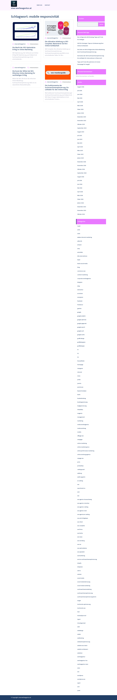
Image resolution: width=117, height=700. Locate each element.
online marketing (82, 443)
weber (79, 634)
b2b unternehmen (82, 256)
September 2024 (81, 173)
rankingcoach (81, 469)
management (81, 417)
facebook (79, 301)
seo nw (79, 544)
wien (78, 668)
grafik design (80, 338)
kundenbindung (81, 398)
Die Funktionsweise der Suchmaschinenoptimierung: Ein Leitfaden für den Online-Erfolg (57, 87)
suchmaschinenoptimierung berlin (86, 597)
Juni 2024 (79, 184)
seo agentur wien (82, 511)
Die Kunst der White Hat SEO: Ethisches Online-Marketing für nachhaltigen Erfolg (23, 73)
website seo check (82, 645)
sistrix (79, 571)
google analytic (81, 316)
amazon (79, 245)
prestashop (80, 466)
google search (81, 327)
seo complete (81, 526)
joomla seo (80, 387)
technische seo (81, 608)
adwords (79, 241)
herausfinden (80, 361)
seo (78, 496)
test (78, 612)
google (79, 312)
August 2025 (80, 132)
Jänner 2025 (80, 158)
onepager (80, 439)
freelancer (80, 305)
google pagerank (81, 323)
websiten (79, 653)
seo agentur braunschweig (84, 499)
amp (78, 249)
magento (79, 413)
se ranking (80, 481)
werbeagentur (81, 657)
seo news (79, 537)
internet (79, 372)
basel (78, 260)
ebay (78, 286)
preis (78, 462)
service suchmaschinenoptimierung (87, 559)
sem (78, 492)
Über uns (39, 5)
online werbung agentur (84, 454)
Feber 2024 (80, 199)
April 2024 (80, 192)
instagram (80, 368)
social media (80, 578)
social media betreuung (83, 582)
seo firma (79, 529)
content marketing (82, 275)
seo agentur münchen (83, 503)
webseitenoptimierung (83, 642)
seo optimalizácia (82, 548)
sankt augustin (81, 477)
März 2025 (80, 150)
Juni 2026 (79, 94)
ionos (78, 376)
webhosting (80, 638)
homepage (80, 365)
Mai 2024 (79, 188)
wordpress (80, 675)
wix (78, 672)
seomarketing (81, 556)
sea (78, 484)
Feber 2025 (80, 154)
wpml (78, 683)
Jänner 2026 (80, 113)
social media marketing (83, 586)
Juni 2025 (79, 139)
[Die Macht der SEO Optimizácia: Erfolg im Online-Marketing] (25, 31)
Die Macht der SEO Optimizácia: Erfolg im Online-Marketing (24, 48)
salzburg (79, 473)
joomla (79, 383)
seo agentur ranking (82, 507)
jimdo (79, 380)
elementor (80, 290)
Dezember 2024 (81, 162)
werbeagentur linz (82, 660)
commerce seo (81, 271)
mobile (79, 432)
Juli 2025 (79, 135)
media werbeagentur (83, 424)
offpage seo (80, 436)
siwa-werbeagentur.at (21, 8)
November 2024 (81, 165)
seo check (80, 522)
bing (78, 267)
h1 (78, 350)
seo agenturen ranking (83, 514)
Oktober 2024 (81, 169)
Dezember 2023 (81, 207)
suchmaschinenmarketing (84, 589)
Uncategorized (81, 623)
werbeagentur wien (82, 664)
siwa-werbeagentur (20, 44)
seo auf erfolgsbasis (82, 518)
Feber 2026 (80, 109)
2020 (78, 234)
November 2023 (81, 210)
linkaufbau (80, 409)
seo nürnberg (81, 541)
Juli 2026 (79, 91)
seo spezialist (81, 552)
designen (79, 282)
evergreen (80, 297)
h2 (78, 353)
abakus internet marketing (84, 237)
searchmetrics (81, 488)
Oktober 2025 (81, 124)
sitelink (79, 574)
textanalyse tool (81, 616)
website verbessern (82, 649)
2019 (78, 230)
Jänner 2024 (80, 203)
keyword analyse (81, 391)
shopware (80, 567)
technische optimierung (84, 604)
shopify (79, 563)
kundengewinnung (82, 402)
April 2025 (80, 147)
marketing (80, 421)
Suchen (81, 18)
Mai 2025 (79, 143)
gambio (79, 308)
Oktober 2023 (81, 214)
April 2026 (80, 102)
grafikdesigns (81, 346)
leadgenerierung (82, 406)
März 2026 (80, 106)
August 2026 (80, 87)
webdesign (80, 630)
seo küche (80, 533)
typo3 (78, 619)
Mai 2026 (79, 98)
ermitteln (80, 293)
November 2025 (81, 120)
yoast (78, 690)
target (79, 601)
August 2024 (80, 177)
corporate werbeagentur (84, 278)
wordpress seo (81, 679)
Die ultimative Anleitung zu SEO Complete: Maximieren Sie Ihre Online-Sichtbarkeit (56, 43)
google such (80, 331)
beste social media (82, 263)
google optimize (81, 320)
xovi (78, 687)
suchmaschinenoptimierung (85, 593)
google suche (81, 335)
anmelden (80, 252)
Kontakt (47, 5)
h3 (78, 357)
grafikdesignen (81, 342)
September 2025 (82, 128)
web (78, 627)
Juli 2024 (79, 180)
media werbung (81, 428)
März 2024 (80, 195)
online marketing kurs (83, 447)
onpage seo (80, 458)
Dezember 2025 (81, 117)
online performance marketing (85, 451)
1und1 (78, 226)
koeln (78, 395)
